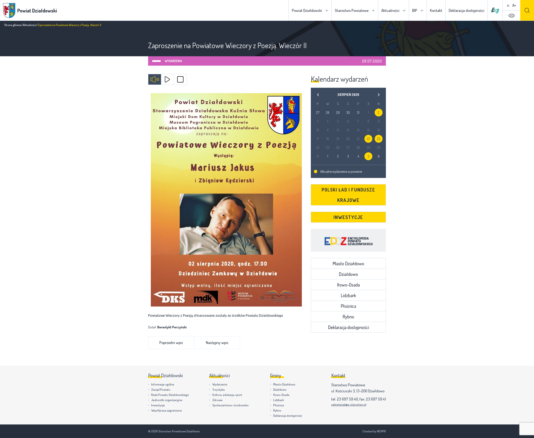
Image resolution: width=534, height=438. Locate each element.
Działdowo (348, 274)
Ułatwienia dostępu (511, 15)
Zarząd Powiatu (160, 390)
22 (368, 139)
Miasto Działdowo (348, 263)
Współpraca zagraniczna (166, 410)
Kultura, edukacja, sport (227, 395)
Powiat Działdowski (307, 10)
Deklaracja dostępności (466, 10)
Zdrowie (217, 400)
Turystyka (218, 390)
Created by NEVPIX (374, 431)
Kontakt (436, 10)
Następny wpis (217, 342)
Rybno (348, 316)
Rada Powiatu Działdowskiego (170, 395)
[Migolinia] (495, 10)
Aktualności (390, 10)
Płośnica (348, 306)
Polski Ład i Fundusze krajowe (348, 195)
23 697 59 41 (376, 399)
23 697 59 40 (347, 399)
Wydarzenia (173, 61)
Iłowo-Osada (348, 285)
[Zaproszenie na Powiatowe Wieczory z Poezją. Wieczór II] (226, 200)
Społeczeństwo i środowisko (230, 405)
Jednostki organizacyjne (166, 400)
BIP (414, 10)
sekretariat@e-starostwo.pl (348, 405)
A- (508, 5)
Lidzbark (348, 295)
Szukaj (527, 10)
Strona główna (12, 25)
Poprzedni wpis (171, 342)
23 (378, 139)
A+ (514, 5)
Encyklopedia (348, 240)
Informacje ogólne (162, 384)
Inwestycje (348, 217)
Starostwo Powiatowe (352, 10)
